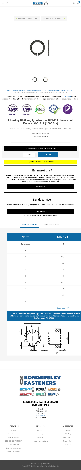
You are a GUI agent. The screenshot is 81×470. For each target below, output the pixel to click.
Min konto (40, 430)
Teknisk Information (13, 434)
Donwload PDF (63, 308)
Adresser (40, 437)
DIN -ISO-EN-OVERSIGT (13, 441)
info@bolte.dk (40, 415)
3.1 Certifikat (66, 97)
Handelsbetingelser (67, 434)
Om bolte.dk (67, 437)
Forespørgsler (40, 434)
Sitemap (13, 430)
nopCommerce (45, 464)
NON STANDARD (13, 445)
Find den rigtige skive (13, 448)
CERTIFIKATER (13, 437)
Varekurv (67, 430)
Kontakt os (67, 445)
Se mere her (40, 187)
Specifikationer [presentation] (51, 225)
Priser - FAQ (67, 441)
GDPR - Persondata (13, 452)
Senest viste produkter (40, 441)
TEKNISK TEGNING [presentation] (30, 225)
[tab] (29, 225)
